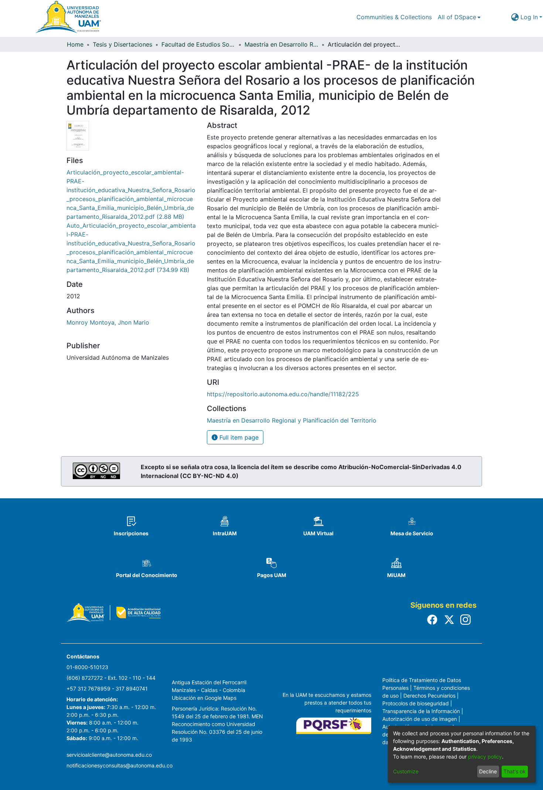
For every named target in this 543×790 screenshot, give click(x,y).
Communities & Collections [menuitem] (394, 17)
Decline (488, 771)
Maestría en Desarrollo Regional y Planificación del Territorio (281, 44)
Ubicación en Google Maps (204, 698)
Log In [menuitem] (529, 17)
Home (75, 44)
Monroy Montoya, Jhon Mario (107, 322)
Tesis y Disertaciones (122, 44)
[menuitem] (459, 17)
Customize (406, 771)
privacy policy (485, 756)
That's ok (514, 771)
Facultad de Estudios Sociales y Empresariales (198, 44)
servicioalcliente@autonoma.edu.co (109, 755)
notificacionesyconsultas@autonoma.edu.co (119, 765)
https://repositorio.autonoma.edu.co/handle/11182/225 (283, 394)
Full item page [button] (238, 437)
